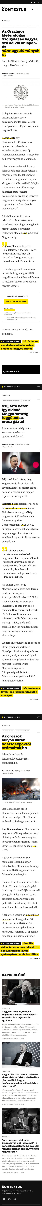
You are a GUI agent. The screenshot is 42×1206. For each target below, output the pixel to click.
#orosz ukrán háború (22, 730)
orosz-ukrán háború (16, 508)
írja (25, 233)
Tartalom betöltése (16, 301)
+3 (38, 400)
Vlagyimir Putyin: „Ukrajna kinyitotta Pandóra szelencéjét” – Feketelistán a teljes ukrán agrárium (20, 1016)
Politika (6, 20)
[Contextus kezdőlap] (14, 9)
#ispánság (32, 26)
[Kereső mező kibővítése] (32, 8)
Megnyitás (8, 308)
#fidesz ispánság (8, 26)
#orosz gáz (26, 400)
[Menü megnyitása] (37, 8)
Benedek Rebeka (8, 73)
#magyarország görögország (11, 400)
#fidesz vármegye (21, 26)
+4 (38, 26)
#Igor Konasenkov (8, 730)
